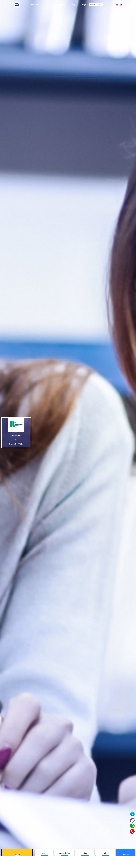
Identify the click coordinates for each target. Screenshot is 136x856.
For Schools (49, 5)
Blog (73, 5)
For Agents (62, 5)
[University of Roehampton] (16, 424)
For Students (35, 5)
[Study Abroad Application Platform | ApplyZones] (17, 4)
